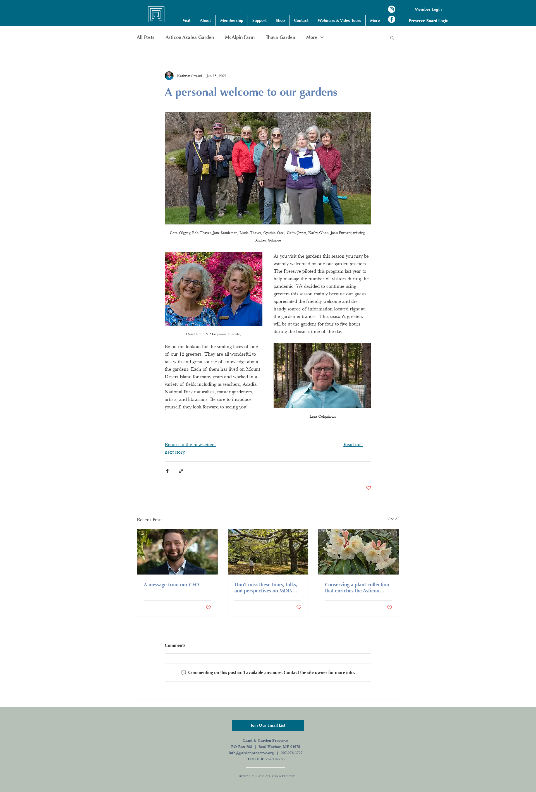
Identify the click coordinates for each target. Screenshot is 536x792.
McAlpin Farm (240, 37)
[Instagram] (391, 9)
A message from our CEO (171, 585)
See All (393, 518)
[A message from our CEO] (177, 552)
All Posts (145, 37)
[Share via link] (181, 470)
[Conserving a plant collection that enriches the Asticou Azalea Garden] (358, 552)
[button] (186, 20)
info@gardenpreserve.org (251, 752)
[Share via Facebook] (167, 470)
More (311, 37)
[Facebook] (391, 19)
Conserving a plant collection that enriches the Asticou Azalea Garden (357, 588)
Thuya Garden (280, 37)
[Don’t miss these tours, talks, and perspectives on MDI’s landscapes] (268, 552)
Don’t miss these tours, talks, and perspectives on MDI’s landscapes (265, 588)
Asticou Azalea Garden (190, 37)
